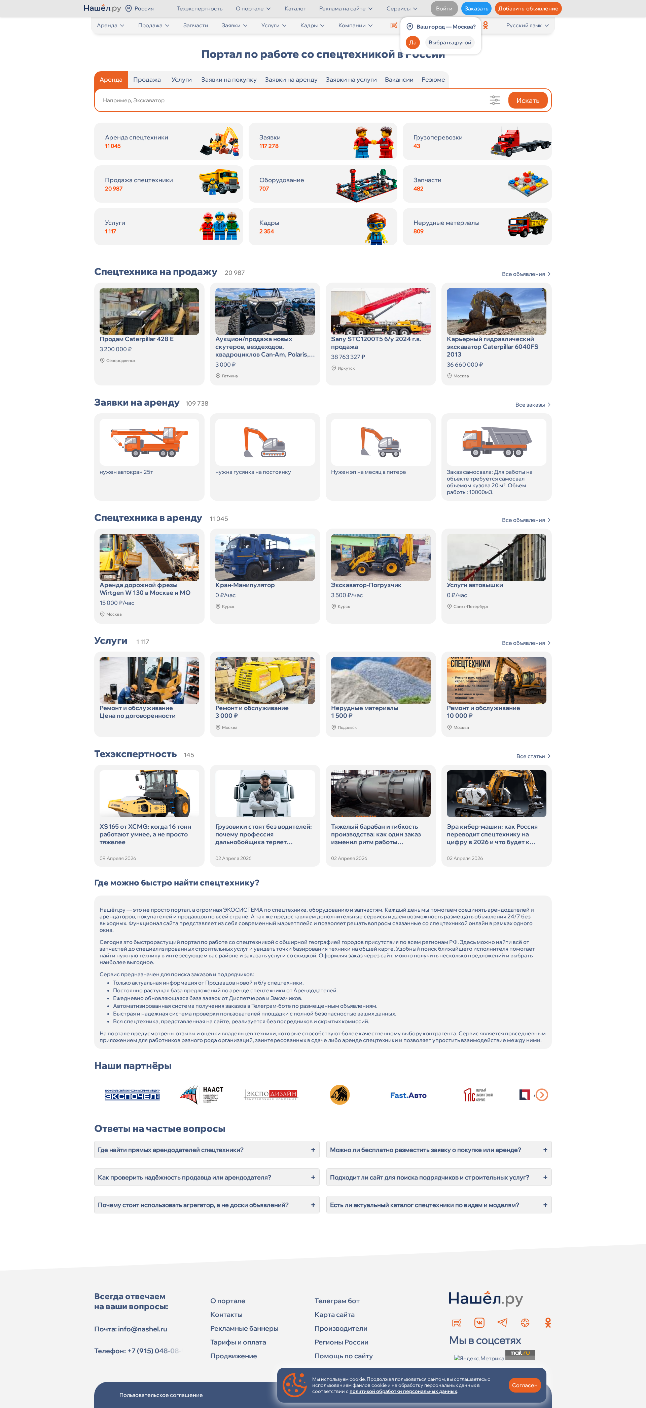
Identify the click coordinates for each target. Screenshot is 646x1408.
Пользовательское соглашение (161, 1395)
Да (413, 42)
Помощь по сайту (344, 1356)
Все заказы (530, 404)
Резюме (433, 79)
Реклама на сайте (342, 8)
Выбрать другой (450, 42)
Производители (341, 1328)
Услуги (270, 25)
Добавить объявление (528, 8)
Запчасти (195, 25)
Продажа (150, 25)
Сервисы (398, 8)
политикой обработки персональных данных (403, 1391)
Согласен (525, 1385)
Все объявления (523, 274)
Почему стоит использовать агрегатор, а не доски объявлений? (207, 1205)
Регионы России (341, 1342)
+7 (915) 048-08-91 (158, 1351)
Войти (444, 8)
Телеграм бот (337, 1300)
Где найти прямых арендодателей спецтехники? (207, 1150)
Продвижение (233, 1356)
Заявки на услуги (351, 79)
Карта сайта (335, 1314)
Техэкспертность (199, 8)
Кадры (309, 25)
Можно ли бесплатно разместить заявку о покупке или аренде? (439, 1150)
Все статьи (530, 756)
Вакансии (399, 79)
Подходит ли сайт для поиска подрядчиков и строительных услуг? (439, 1177)
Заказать (476, 8)
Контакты (226, 1314)
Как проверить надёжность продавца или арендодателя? (207, 1177)
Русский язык (524, 25)
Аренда (107, 25)
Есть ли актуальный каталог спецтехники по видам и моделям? (439, 1205)
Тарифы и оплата (238, 1342)
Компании (352, 25)
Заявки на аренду (291, 79)
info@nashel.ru (142, 1329)
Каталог (295, 8)
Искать (528, 100)
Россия (144, 8)
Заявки (231, 25)
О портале (250, 8)
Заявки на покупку (229, 79)
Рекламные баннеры (244, 1328)
